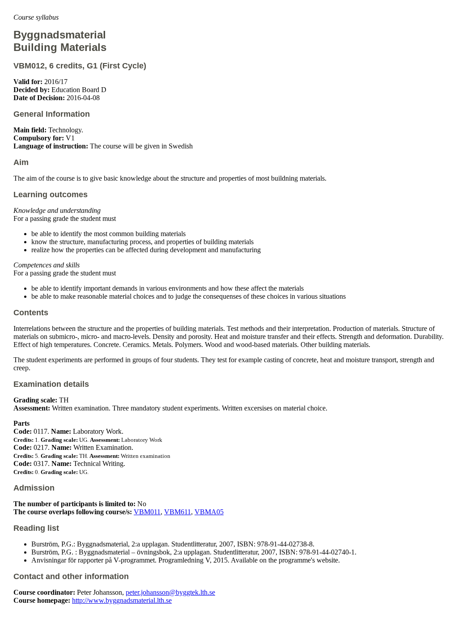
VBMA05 (209, 512)
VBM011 (147, 512)
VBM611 (177, 512)
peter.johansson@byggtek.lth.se (170, 592)
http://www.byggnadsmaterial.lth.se (122, 600)
